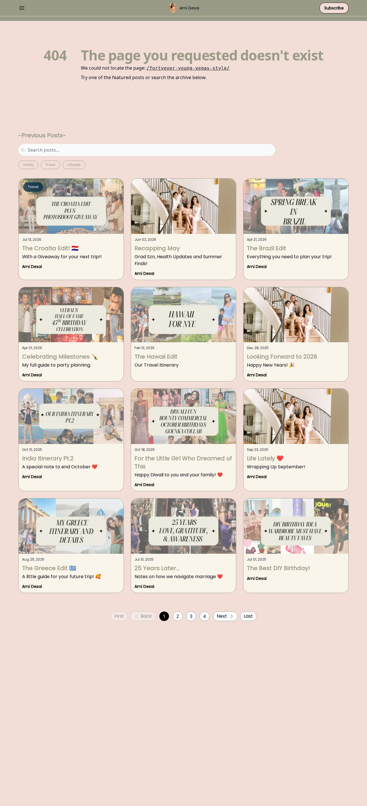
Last (248, 616)
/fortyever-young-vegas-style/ (188, 68)
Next (222, 616)
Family (28, 164)
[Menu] (21, 7)
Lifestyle (74, 164)
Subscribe (334, 8)
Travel (50, 164)
